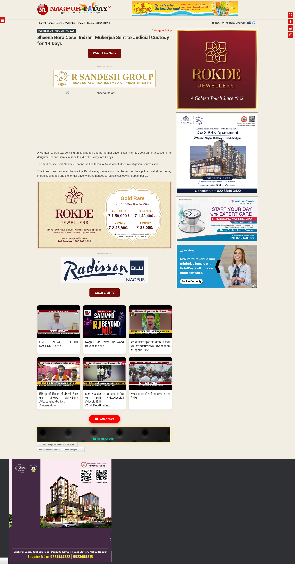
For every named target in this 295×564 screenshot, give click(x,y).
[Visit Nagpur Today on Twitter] (253, 23)
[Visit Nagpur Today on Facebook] (249, 23)
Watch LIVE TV (105, 292)
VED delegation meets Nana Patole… (57, 444)
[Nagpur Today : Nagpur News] (74, 9)
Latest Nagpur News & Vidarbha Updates (62, 23)
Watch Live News (104, 53)
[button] (58, 329)
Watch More (107, 418)
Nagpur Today (163, 30)
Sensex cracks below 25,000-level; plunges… (61, 450)
